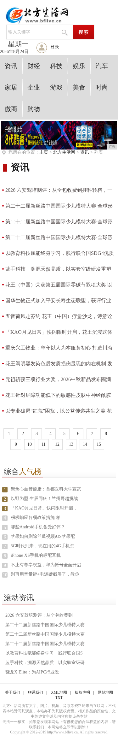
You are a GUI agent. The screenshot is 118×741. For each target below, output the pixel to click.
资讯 (11, 65)
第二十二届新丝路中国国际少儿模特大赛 (45, 624)
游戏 (56, 87)
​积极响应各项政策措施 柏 (35, 517)
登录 (54, 47)
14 (85, 444)
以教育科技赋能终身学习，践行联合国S (44, 653)
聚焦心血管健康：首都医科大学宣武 (46, 489)
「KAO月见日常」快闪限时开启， (44, 508)
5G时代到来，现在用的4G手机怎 (42, 546)
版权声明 (82, 692)
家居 (11, 87)
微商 (11, 108)
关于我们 (12, 692)
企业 (33, 87)
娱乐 (79, 65)
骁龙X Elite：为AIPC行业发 (32, 672)
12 (57, 444)
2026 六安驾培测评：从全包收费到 (39, 615)
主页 (43, 152)
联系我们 (35, 692)
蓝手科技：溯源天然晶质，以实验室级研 (45, 662)
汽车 (101, 65)
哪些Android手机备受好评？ (38, 527)
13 (71, 444)
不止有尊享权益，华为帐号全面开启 (46, 564)
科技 (56, 65)
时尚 (101, 87)
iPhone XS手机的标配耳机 (36, 555)
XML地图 (59, 692)
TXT (59, 697)
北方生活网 (64, 152)
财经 (33, 65)
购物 (33, 108)
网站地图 (105, 692)
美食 (79, 87)
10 (29, 444)
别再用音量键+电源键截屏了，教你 (45, 574)
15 (99, 444)
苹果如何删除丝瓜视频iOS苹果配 (43, 536)
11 (44, 444)
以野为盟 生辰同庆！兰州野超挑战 (44, 498)
